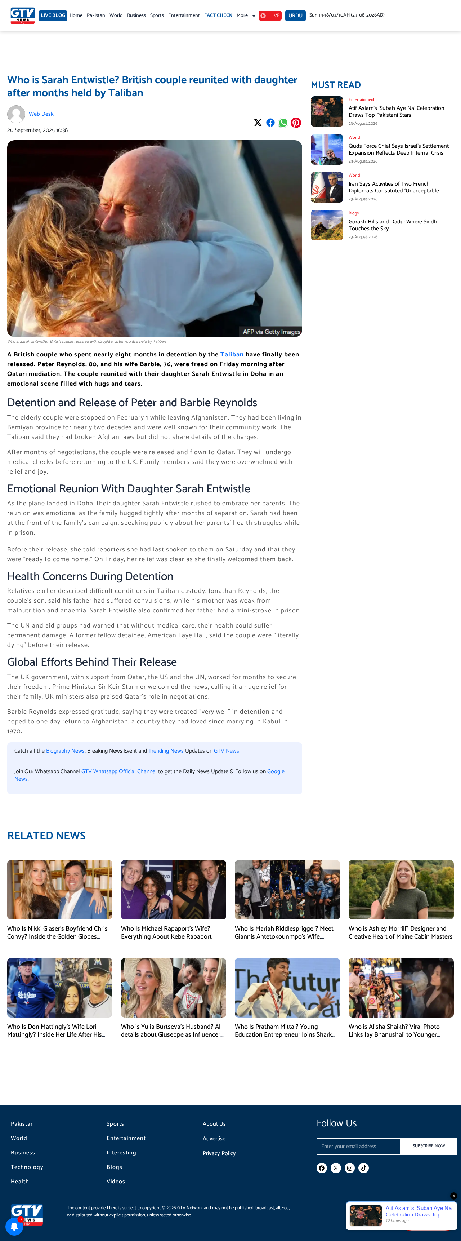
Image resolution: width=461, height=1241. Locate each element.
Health (20, 1181)
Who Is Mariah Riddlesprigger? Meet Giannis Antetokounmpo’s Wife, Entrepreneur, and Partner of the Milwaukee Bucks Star (284, 940)
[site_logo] (32, 1215)
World (116, 16)
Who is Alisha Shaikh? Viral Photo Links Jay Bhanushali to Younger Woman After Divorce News (394, 1034)
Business (136, 16)
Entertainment (184, 16)
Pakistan (96, 16)
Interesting (121, 1153)
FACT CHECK (218, 16)
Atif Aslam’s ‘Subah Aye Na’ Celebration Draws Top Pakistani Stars (396, 111)
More (242, 16)
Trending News (166, 751)
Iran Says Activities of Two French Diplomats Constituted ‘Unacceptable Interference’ (394, 191)
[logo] (22, 15)
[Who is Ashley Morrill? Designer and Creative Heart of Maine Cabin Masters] (401, 889)
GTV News (226, 751)
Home (76, 16)
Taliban (232, 354)
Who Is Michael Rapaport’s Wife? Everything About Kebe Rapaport (166, 932)
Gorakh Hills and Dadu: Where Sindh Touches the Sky (393, 225)
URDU (295, 15)
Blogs (114, 1167)
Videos (116, 1181)
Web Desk (41, 114)
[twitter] (336, 1168)
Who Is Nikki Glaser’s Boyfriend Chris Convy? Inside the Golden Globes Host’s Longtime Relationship (57, 936)
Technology (27, 1167)
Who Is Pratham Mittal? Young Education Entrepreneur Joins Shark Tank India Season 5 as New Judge (283, 1034)
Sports (157, 16)
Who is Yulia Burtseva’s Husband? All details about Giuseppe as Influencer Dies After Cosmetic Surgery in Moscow (171, 1038)
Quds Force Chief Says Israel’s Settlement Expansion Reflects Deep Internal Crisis (399, 149)
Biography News (65, 751)
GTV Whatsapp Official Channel (119, 771)
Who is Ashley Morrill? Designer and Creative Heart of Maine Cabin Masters (401, 932)
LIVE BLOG (53, 16)
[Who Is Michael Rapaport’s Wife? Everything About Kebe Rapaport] (173, 889)
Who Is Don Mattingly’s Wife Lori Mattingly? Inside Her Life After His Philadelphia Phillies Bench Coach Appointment (54, 1038)
